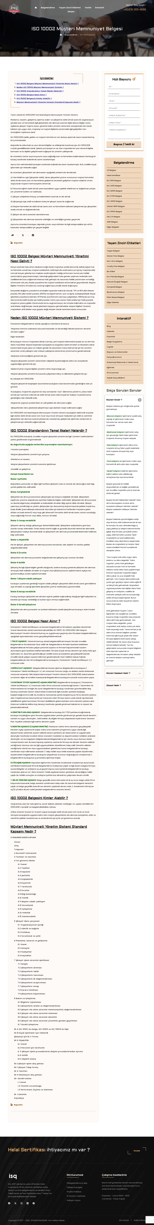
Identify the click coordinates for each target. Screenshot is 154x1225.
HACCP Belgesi (113, 216)
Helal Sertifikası (113, 175)
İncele (137, 1150)
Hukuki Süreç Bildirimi (116, 378)
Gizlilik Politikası (140, 1220)
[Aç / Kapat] (139, 400)
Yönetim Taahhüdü (76, 1196)
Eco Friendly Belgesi (115, 276)
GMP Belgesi (112, 222)
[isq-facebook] (9, 1203)
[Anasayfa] (36, 8)
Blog (109, 326)
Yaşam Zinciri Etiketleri (70, 7)
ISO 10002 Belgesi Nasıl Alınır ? (32, 95)
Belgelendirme (48, 7)
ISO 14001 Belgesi (114, 185)
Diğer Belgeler (113, 227)
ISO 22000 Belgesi (114, 191)
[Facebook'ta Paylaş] (33, 235)
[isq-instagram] (21, 1203)
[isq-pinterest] (34, 1203)
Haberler (110, 331)
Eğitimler (110, 367)
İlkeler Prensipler (75, 1187)
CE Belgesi (111, 170)
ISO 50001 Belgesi (114, 211)
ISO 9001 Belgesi (114, 180)
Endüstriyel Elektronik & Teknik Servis (122, 362)
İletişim (71, 11)
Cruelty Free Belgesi (116, 266)
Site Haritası (124, 1220)
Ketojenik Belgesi (114, 287)
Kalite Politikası (74, 1191)
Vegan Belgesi (113, 250)
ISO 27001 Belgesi (114, 196)
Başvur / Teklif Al (124, 144)
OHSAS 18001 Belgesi (116, 206)
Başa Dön (18, 243)
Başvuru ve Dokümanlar (117, 352)
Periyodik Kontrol (114, 357)
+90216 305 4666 (134, 10)
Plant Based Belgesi (115, 297)
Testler (88, 7)
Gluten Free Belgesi (115, 256)
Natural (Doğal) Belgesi (117, 281)
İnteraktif (99, 7)
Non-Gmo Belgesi (115, 261)
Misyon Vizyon (74, 1200)
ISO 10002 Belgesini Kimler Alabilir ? (34, 98)
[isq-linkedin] (28, 1203)
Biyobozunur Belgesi (116, 292)
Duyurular (111, 336)
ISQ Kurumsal (112, 372)
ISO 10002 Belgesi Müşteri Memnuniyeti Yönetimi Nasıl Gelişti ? (48, 83)
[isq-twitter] (15, 1203)
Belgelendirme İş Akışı (77, 1183)
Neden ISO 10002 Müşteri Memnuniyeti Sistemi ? (40, 87)
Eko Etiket (111, 271)
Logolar (110, 347)
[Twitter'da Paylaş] (23, 235)
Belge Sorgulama (114, 341)
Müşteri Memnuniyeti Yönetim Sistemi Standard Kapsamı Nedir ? (48, 102)
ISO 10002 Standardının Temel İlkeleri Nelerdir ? (40, 91)
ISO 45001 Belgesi (114, 201)
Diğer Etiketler (113, 302)
